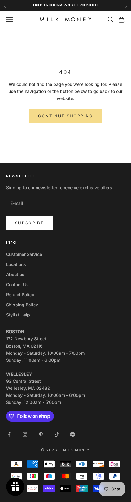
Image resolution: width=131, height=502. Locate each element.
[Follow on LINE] (72, 434)
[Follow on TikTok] (57, 434)
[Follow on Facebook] (9, 434)
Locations (16, 264)
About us (15, 274)
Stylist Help (18, 314)
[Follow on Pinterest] (41, 434)
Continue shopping (65, 115)
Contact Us (17, 284)
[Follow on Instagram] (25, 434)
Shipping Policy (22, 304)
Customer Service (24, 254)
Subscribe (29, 222)
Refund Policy (20, 294)
